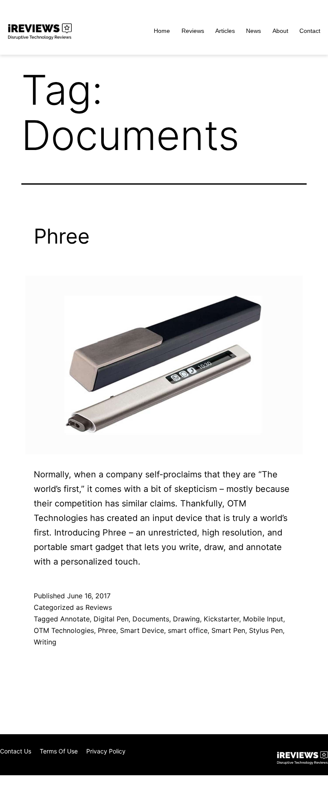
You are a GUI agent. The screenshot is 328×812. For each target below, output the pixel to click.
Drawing (186, 619)
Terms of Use (59, 751)
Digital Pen (111, 619)
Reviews (193, 30)
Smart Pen (228, 630)
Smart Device (142, 630)
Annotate (75, 619)
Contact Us (15, 751)
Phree (62, 236)
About (280, 30)
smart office (188, 630)
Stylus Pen (266, 630)
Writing (45, 642)
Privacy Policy (106, 751)
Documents (150, 619)
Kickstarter (221, 619)
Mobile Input (263, 619)
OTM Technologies (64, 630)
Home (162, 30)
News (253, 30)
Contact (309, 30)
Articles (225, 30)
